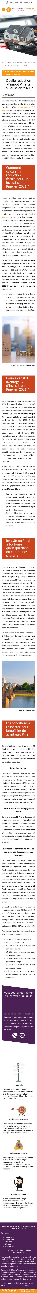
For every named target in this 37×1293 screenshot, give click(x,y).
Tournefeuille (10, 1246)
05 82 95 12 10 (13, 2)
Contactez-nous (27, 2)
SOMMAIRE (9, 95)
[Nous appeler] (14, 1035)
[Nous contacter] (22, 1035)
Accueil (4, 63)
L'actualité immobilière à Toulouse (18, 63)
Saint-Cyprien (10, 1237)
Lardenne (8, 1242)
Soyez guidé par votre (27, 1291)
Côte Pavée (9, 1240)
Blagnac (8, 1244)
